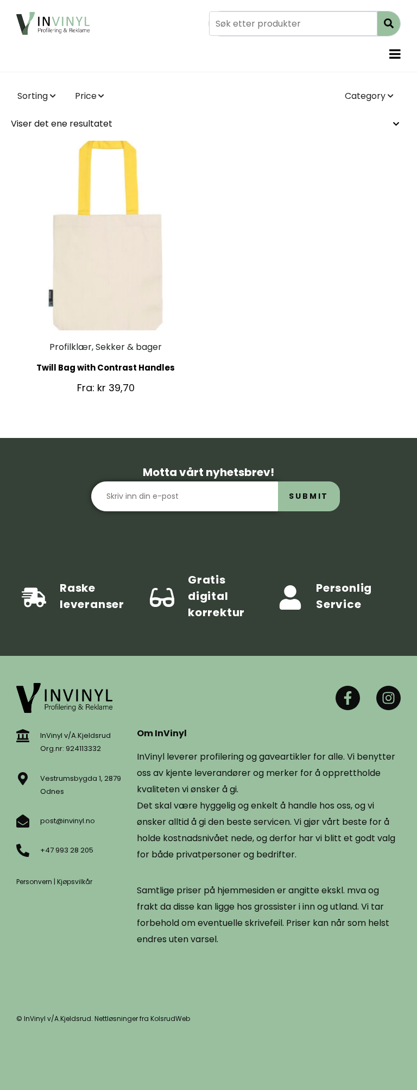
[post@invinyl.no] (22, 821)
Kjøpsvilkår (74, 881)
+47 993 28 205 (66, 850)
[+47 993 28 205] (22, 850)
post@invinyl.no (67, 821)
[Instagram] (388, 698)
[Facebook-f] (348, 698)
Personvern (34, 881)
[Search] (388, 23)
